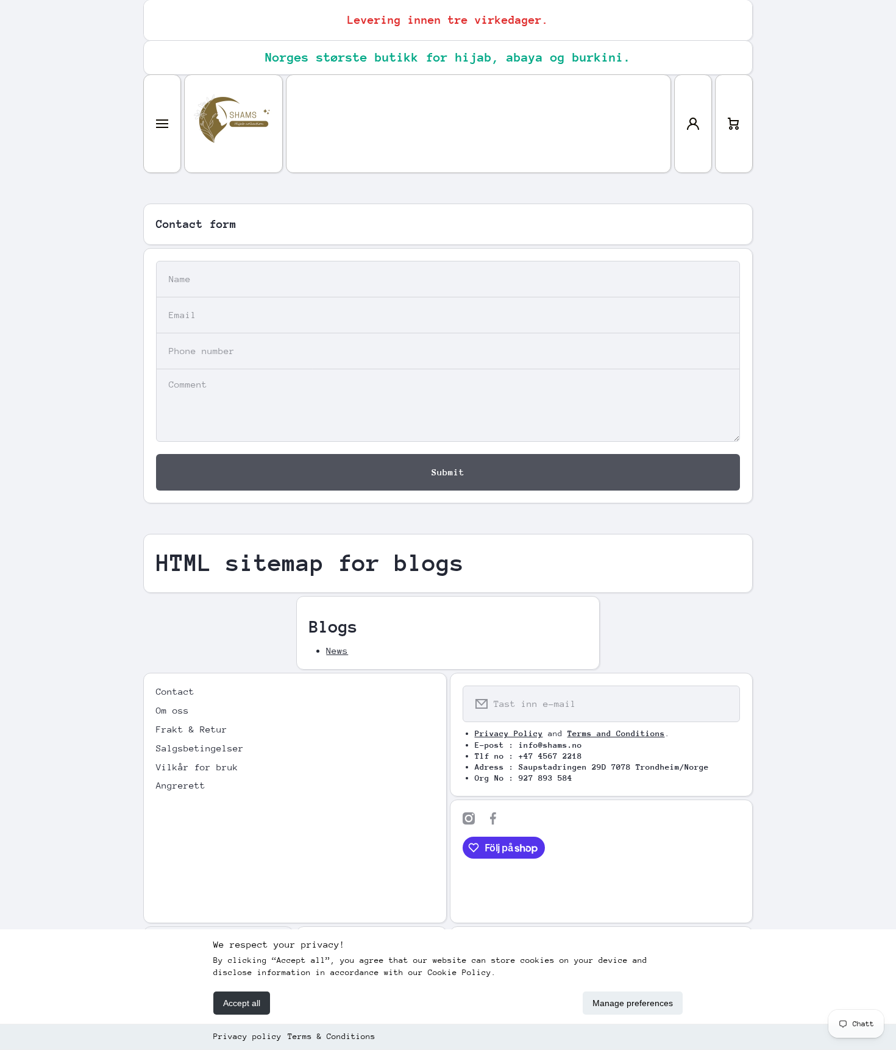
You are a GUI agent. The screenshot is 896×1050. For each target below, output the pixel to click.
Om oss (172, 710)
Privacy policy (247, 1036)
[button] (734, 123)
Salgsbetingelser (200, 748)
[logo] (233, 123)
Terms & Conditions (331, 1036)
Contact (175, 691)
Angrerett (180, 785)
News (337, 650)
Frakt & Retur (191, 729)
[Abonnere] (723, 704)
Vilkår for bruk (197, 767)
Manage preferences (632, 1003)
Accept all (241, 1003)
